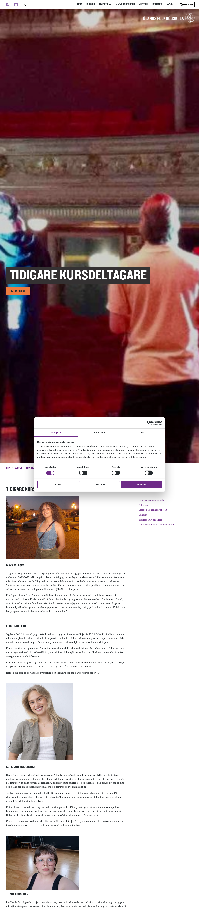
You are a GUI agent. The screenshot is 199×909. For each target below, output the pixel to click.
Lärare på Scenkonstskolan (153, 509)
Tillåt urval (99, 484)
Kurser (90, 4)
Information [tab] (99, 432)
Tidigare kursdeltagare (150, 519)
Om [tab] (143, 432)
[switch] (83, 473)
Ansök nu (20, 291)
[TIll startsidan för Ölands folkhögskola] (169, 17)
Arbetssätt (144, 504)
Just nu (143, 4)
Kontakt (157, 4)
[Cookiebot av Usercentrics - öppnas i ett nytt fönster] (149, 423)
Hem (79, 4)
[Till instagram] (16, 4)
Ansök (169, 4)
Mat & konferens (125, 4)
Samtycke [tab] (56, 432)
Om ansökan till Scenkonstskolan (156, 524)
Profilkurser (32, 468)
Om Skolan (105, 4)
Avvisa (57, 484)
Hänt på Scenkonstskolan (152, 499)
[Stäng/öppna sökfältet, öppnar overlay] (24, 4)
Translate (188, 4)
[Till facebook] (7, 4)
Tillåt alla (141, 484)
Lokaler (143, 514)
